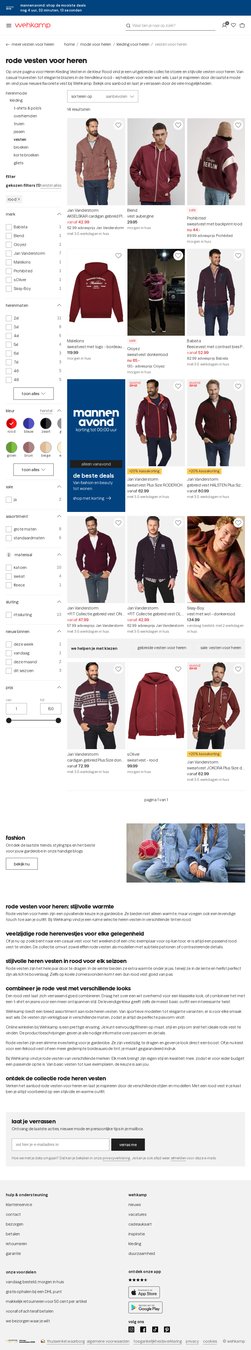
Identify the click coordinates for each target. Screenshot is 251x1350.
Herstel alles (50, 185)
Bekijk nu (22, 864)
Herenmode (16, 93)
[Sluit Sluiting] (58, 602)
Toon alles (30, 393)
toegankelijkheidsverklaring (157, 1341)
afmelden (178, 1158)
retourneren (16, 1243)
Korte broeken (26, 155)
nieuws (134, 1204)
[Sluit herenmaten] (58, 305)
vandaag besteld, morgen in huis (35, 1281)
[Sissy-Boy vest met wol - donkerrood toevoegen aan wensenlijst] (238, 523)
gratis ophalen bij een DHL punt (34, 1291)
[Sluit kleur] (58, 411)
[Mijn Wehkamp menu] (225, 25)
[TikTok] (155, 1329)
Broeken (21, 147)
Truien (19, 123)
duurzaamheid (141, 1253)
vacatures (137, 1214)
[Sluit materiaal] (58, 555)
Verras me (128, 1144)
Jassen (19, 131)
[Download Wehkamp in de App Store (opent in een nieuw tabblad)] (145, 1296)
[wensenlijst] (234, 25)
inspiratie (136, 1233)
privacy (192, 1341)
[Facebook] (143, 1329)
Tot (42, 700)
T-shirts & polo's (27, 108)
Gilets (18, 162)
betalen (13, 1233)
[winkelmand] (242, 25)
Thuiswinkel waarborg (66, 1341)
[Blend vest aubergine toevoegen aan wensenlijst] (178, 125)
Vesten (20, 139)
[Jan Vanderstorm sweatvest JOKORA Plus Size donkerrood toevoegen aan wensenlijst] (238, 669)
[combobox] (170, 25)
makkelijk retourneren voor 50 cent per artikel (46, 1301)
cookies (210, 1341)
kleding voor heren (133, 44)
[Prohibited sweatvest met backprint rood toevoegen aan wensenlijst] (238, 125)
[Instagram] (131, 1329)
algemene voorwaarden (108, 1341)
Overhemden (25, 115)
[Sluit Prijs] (58, 687)
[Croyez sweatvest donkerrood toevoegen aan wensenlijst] (178, 255)
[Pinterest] (167, 1329)
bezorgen (15, 1224)
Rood (12, 199)
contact (13, 1214)
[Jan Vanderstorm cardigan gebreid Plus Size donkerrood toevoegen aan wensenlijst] (118, 669)
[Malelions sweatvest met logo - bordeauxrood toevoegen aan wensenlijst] (118, 255)
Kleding (16, 100)
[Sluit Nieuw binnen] (58, 631)
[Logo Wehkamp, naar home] (31, 25)
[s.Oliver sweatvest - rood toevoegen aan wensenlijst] (178, 669)
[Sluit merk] (58, 214)
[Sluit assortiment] (58, 516)
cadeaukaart (140, 1224)
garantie (13, 1253)
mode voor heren (95, 44)
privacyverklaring (116, 1158)
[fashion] (185, 853)
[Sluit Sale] (58, 487)
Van (9, 700)
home (69, 44)
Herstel (46, 410)
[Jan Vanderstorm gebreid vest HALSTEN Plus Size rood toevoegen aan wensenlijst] (238, 386)
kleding (134, 1243)
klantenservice (19, 1204)
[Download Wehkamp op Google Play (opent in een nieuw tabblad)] (145, 1311)
